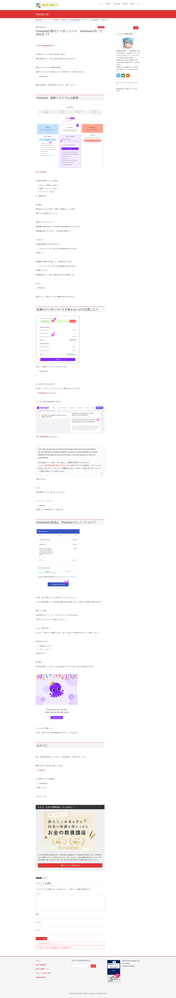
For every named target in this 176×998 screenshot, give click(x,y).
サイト (38, 930)
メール (38, 922)
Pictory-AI (101, 27)
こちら (133, 82)
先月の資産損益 (41, 965)
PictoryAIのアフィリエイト (47, 393)
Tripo (118, 91)
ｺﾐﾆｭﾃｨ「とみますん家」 (44, 973)
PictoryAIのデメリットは (46, 943)
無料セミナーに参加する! (70, 865)
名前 (38, 914)
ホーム (38, 960)
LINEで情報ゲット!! (42, 969)
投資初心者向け (41, 977)
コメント (39, 893)
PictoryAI (43, 172)
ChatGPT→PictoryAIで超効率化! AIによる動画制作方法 (55, 947)
